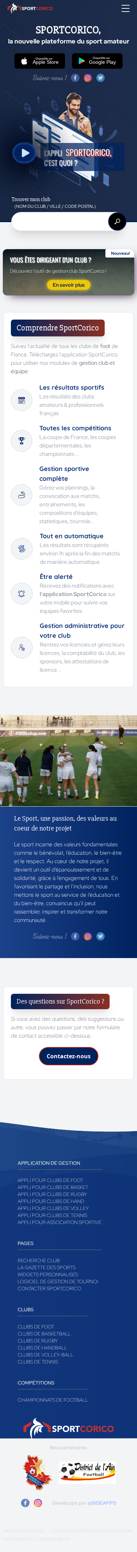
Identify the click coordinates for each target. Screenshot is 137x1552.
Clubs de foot (36, 1327)
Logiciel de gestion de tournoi (58, 1281)
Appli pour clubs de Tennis (52, 1215)
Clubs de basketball (44, 1334)
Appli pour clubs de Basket (53, 1187)
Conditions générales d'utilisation (90, 1531)
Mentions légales (24, 1531)
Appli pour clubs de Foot (50, 1180)
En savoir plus (69, 285)
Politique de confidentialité (37, 1539)
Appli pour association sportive (60, 1222)
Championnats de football (53, 1400)
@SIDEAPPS (101, 1503)
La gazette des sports (47, 1267)
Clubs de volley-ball (45, 1355)
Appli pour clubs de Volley (53, 1208)
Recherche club (39, 1260)
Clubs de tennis (38, 1362)
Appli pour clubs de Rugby (52, 1194)
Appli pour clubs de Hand (51, 1201)
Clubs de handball (42, 1348)
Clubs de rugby (38, 1341)
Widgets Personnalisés (48, 1274)
